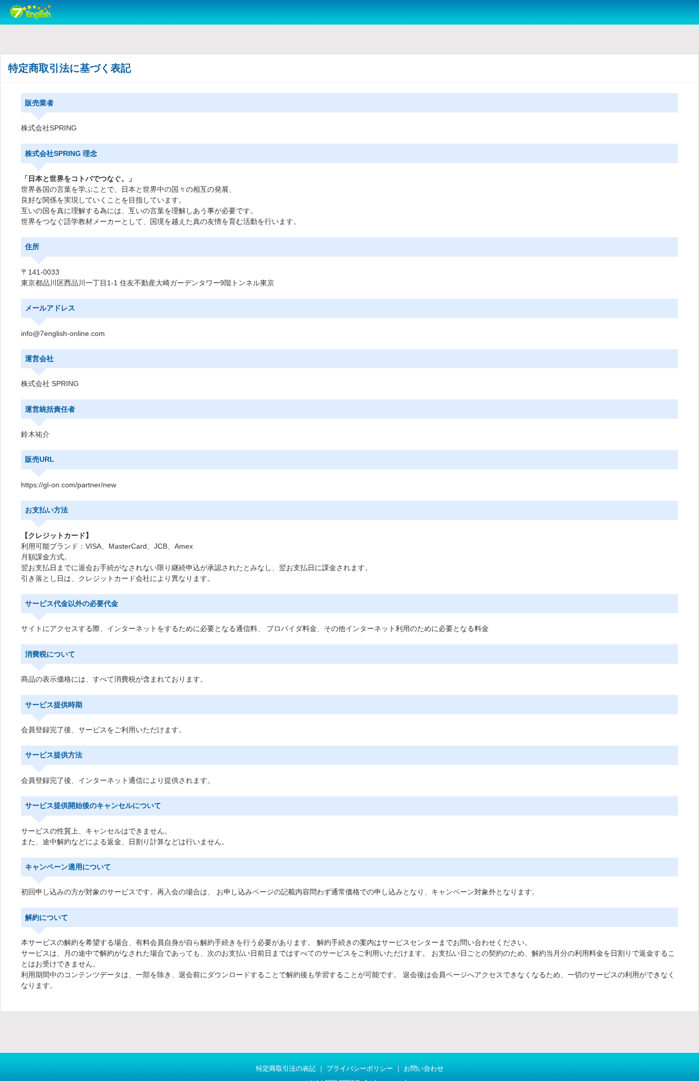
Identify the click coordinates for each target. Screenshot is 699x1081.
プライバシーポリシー (359, 1068)
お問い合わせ (424, 1068)
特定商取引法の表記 (286, 1068)
